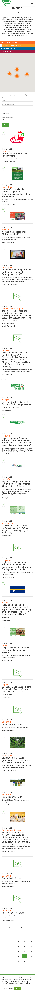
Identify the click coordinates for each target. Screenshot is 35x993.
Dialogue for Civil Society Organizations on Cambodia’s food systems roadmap (16, 760)
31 (18, 961)
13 (24, 937)
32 (24, 961)
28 (18, 956)
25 (24, 951)
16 (18, 942)
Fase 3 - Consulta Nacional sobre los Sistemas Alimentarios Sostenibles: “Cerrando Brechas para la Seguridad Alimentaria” (17, 441)
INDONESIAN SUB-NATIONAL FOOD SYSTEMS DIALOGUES (15, 526)
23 (11, 951)
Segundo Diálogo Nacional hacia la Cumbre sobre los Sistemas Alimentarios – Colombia (17, 483)
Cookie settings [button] (8, 989)
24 (18, 951)
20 (18, 947)
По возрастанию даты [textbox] (10, 120)
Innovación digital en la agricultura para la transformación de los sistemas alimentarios (17, 193)
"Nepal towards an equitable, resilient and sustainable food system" (16, 650)
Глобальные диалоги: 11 (7, 51)
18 (31, 942)
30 (31, 956)
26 (31, 951)
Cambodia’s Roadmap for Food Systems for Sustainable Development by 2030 (16, 272)
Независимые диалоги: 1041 (8, 48)
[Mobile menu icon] (31, 3)
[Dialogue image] (17, 138)
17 (24, 942)
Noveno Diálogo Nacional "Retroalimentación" (14, 233)
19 (11, 947)
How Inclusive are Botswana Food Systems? (15, 154)
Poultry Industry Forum (13, 912)
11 (11, 937)
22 (31, 947)
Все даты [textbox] (6, 113)
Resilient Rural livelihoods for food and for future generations (17, 403)
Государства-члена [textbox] (9, 107)
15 (11, 942)
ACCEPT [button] (17, 988)
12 (18, 937)
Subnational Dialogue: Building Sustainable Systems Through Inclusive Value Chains (16, 689)
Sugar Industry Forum (12, 797)
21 (24, 947)
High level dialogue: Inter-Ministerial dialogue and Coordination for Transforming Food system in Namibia (16, 566)
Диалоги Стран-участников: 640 (9, 42)
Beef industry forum (11, 878)
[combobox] (17, 100)
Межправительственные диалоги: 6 (12, 45)
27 (11, 956)
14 (31, 937)
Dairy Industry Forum (12, 724)
